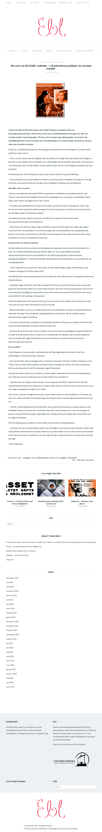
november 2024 (12, 578)
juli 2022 (9, 643)
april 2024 (10, 587)
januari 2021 (11, 669)
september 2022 (12, 634)
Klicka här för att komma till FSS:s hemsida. (69, 744)
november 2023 (12, 591)
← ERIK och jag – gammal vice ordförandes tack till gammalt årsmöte (41, 458)
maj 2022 (9, 652)
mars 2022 (10, 661)
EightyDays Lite (59, 829)
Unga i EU (10, 559)
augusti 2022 (11, 639)
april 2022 (10, 656)
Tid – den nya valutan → (84, 460)
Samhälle (13, 51)
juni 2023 (9, 600)
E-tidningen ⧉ (49, 3)
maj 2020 (9, 678)
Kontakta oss (82, 3)
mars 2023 (10, 608)
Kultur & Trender (64, 51)
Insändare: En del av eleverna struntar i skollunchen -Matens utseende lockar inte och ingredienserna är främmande (51, 542)
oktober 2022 (11, 630)
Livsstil (24, 51)
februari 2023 (11, 613)
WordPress (43, 829)
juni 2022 (9, 648)
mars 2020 (10, 687)
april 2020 (10, 682)
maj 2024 (9, 582)
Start (9, 3)
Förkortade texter (84, 51)
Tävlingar (34, 3)
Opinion (49, 51)
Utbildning (37, 51)
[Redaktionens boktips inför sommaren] (51, 487)
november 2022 (12, 626)
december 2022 (12, 621)
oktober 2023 (11, 595)
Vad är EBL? (21, 3)
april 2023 (10, 604)
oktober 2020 (11, 674)
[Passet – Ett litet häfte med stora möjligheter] (20, 487)
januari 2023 (11, 617)
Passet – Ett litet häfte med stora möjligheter (20, 502)
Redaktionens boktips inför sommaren (51, 502)
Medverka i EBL (65, 3)
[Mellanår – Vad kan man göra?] (82, 487)
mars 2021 (10, 665)
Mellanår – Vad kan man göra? (82, 502)
